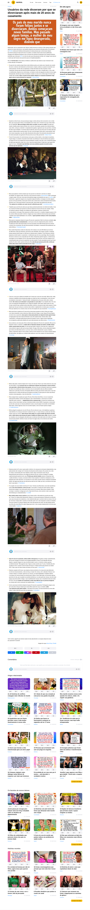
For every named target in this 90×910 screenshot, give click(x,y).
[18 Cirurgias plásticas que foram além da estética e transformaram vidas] (71, 738)
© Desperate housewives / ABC (13, 545)
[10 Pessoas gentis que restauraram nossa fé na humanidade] (71, 63)
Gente (61, 31)
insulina (51, 197)
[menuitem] (31, 2)
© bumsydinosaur (52, 308)
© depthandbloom (36, 394)
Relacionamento (11, 697)
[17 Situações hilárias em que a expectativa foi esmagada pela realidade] (71, 85)
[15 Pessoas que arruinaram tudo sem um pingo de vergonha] (45, 738)
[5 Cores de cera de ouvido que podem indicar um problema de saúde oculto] (45, 825)
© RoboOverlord (51, 320)
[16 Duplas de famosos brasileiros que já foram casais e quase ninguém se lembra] (71, 799)
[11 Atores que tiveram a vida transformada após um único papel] (19, 738)
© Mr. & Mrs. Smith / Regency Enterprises (15, 625)
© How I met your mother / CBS (13, 283)
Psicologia (36, 697)
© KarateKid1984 (13, 420)
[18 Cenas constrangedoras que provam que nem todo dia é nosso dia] (45, 857)
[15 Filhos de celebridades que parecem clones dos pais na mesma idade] (19, 825)
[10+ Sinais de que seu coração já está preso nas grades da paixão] (45, 684)
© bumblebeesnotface (48, 204)
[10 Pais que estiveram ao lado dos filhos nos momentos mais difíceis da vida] (71, 825)
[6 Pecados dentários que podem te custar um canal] (45, 882)
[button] (15, 648)
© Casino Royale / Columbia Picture (14, 180)
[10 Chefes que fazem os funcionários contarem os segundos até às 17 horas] (45, 709)
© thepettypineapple (21, 227)
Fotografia (36, 872)
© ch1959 (28, 492)
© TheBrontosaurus (13, 407)
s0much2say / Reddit (51, 643)
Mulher (61, 724)
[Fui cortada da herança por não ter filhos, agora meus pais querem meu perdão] (19, 857)
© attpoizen (18, 506)
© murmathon (36, 590)
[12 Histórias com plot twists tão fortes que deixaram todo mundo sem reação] (45, 799)
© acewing (11, 335)
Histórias (36, 724)
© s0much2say (35, 77)
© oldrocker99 (41, 567)
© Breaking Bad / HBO (12, 456)
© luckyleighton (38, 582)
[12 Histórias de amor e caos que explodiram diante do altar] (71, 857)
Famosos (10, 751)
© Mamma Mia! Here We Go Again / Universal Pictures (17, 370)
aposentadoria (44, 195)
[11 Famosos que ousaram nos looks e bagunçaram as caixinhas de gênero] (71, 882)
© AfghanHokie (16, 217)
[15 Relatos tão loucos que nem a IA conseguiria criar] (71, 40)
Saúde (35, 841)
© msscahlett (38, 243)
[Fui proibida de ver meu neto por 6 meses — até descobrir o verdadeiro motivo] (45, 762)
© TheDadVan (21, 483)
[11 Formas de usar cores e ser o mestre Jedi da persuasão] (19, 882)
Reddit (10, 51)
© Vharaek (25, 145)
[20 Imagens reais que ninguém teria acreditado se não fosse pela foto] (71, 15)
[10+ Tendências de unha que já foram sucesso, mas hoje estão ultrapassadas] (71, 709)
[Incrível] (17, 2)
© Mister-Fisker (47, 134)
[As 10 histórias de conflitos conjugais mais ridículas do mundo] (19, 684)
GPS (21, 56)
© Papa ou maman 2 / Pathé (13, 108)
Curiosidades (62, 76)
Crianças (9, 6)
